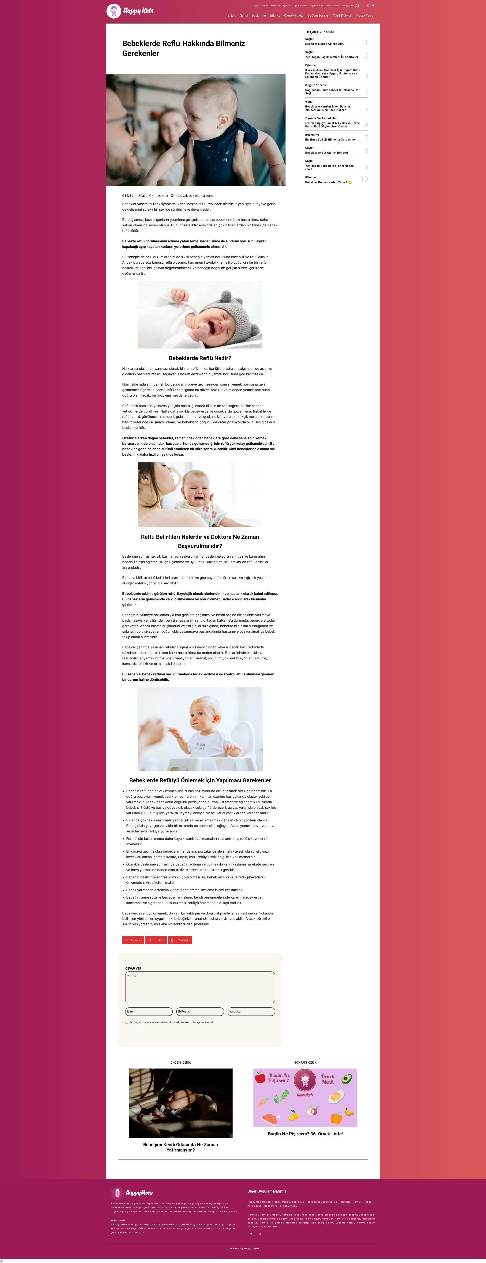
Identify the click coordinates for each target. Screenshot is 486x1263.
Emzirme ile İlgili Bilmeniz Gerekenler (330, 139)
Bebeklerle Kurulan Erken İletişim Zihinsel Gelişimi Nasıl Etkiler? (327, 108)
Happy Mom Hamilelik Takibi (264, 1201)
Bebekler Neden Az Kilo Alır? (324, 44)
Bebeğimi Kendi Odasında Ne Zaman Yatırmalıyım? (180, 1147)
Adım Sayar (254, 1205)
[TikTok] (260, 1234)
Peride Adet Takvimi (293, 1201)
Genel (128, 195)
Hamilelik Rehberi (363, 1201)
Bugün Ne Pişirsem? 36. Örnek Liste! (305, 1134)
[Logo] (141, 11)
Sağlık (145, 195)
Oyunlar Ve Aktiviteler (321, 118)
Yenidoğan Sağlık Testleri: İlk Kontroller (331, 57)
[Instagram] (368, 5)
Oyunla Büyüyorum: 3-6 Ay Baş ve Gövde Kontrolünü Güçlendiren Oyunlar (332, 124)
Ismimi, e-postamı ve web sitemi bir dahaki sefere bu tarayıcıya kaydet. (172, 1022)
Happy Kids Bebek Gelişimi (322, 1201)
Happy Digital (252, 1248)
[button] (357, 5)
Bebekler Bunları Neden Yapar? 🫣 (328, 182)
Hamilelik (345, 1201)
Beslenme (312, 134)
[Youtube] (373, 5)
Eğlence (310, 65)
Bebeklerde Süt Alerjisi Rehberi (326, 152)
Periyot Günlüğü (288, 1205)
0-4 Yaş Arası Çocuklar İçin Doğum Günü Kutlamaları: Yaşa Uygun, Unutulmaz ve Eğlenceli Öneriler (332, 73)
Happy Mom (270, 1205)
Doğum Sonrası (316, 85)
